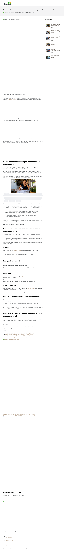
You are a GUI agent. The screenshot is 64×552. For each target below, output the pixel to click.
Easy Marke (23, 276)
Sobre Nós (7, 536)
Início (6, 533)
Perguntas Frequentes (9, 543)
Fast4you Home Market (16, 263)
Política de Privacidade (9, 537)
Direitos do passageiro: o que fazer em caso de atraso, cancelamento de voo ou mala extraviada (55, 50)
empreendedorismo (12, 99)
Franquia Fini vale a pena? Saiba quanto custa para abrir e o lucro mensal (19, 334)
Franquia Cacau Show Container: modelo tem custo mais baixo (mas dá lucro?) (20, 333)
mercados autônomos (17, 250)
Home (17, 2)
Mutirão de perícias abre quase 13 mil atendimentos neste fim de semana (55, 56)
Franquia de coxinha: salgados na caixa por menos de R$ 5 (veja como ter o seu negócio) (22, 337)
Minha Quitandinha (31, 288)
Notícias (32, 12)
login (12, 495)
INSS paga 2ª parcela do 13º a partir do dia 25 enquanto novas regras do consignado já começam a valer (55, 25)
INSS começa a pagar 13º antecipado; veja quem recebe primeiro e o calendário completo (55, 37)
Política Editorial (8, 538)
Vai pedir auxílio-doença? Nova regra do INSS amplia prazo (55, 44)
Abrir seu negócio (27, 12)
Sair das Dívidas (24, 2)
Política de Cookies (9, 540)
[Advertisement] (23, 109)
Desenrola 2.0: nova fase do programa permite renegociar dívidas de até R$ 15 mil (55, 31)
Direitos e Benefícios (34, 2)
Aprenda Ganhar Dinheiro (19, 12)
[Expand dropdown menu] (53, 3)
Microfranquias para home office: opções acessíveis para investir (17, 335)
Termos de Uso (8, 534)
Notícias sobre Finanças (47, 2)
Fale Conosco (7, 545)
